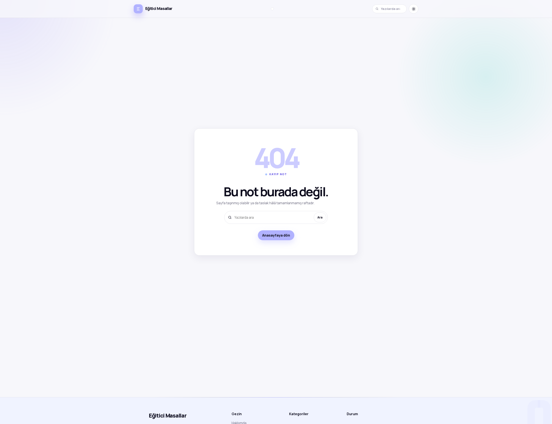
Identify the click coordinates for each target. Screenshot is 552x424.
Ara (320, 217)
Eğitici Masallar (168, 415)
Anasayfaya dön (276, 235)
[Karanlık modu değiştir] (413, 9)
